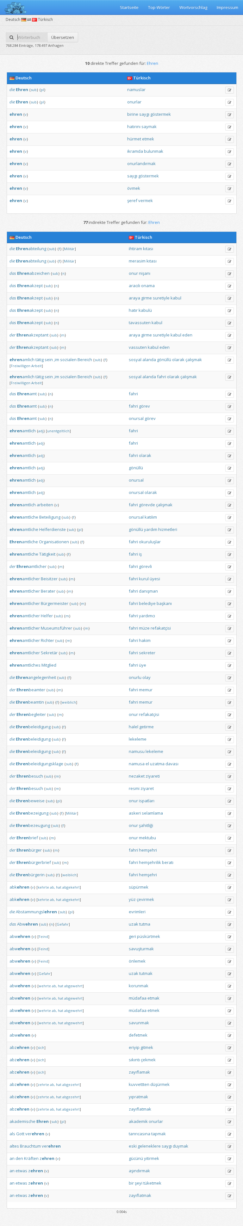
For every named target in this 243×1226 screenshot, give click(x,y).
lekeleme (137, 739)
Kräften (31, 1158)
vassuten (138, 347)
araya (134, 298)
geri (132, 936)
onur (133, 273)
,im (56, 359)
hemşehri (148, 850)
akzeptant (32, 335)
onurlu (135, 677)
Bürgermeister (54, 603)
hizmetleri (167, 529)
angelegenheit (36, 677)
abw (19, 936)
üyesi (155, 579)
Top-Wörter (159, 7)
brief (27, 838)
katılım (151, 517)
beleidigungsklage (39, 764)
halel (133, 727)
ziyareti (153, 776)
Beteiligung (49, 517)
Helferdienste (52, 529)
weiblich (69, 702)
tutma (144, 924)
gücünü (136, 1158)
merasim (137, 261)
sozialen (68, 359)
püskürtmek (148, 936)
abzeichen (33, 273)
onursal (136, 418)
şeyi (138, 1183)
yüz (132, 899)
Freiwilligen (20, 365)
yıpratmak (138, 1097)
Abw (27, 924)
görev (144, 406)
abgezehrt (71, 1084)
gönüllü (164, 359)
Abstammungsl (36, 912)
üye (142, 665)
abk (19, 887)
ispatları (146, 801)
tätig (39, 359)
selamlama (152, 813)
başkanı (164, 603)
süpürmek (138, 887)
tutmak (146, 973)
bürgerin (30, 875)
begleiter (31, 714)
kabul (176, 298)
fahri (161, 376)
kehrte (43, 887)
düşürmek (160, 1084)
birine (132, 114)
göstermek (160, 114)
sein (49, 359)
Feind (43, 936)
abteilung (31, 248)
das (12, 273)
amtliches (24, 665)
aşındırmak (139, 1171)
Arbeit (36, 365)
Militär (69, 248)
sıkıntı (134, 1060)
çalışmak (193, 359)
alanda (149, 359)
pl (42, 89)
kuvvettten (139, 1084)
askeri (135, 813)
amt (27, 394)
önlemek (137, 961)
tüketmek (152, 1183)
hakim (145, 640)
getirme (146, 727)
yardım (150, 529)
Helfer (47, 616)
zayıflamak (139, 1072)
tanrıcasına (139, 1134)
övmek (133, 188)
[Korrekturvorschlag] (229, 90)
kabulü (145, 310)
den (19, 1158)
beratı (167, 862)
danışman (148, 591)
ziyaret (147, 788)
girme (146, 298)
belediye (147, 603)
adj (40, 430)
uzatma (157, 764)
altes (14, 1146)
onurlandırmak (141, 163)
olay (146, 677)
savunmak (139, 1023)
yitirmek (151, 1158)
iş (140, 554)
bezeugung (33, 825)
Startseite (129, 7)
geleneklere (149, 1146)
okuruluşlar (150, 542)
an (12, 1158)
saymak (149, 126)
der (12, 335)
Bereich (85, 359)
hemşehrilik (150, 862)
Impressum (227, 7)
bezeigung (32, 813)
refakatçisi (161, 628)
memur (146, 690)
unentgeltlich (58, 430)
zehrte (43, 1084)
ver (34, 1134)
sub (34, 89)
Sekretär (49, 653)
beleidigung (33, 727)
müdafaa (137, 998)
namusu (137, 751)
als (12, 1134)
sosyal (135, 359)
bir (131, 1183)
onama (148, 285)
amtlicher (31, 566)
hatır (133, 310)
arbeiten (45, 505)
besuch (29, 776)
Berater (48, 591)
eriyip (134, 1047)
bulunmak (153, 151)
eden (187, 335)
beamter (30, 690)
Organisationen (54, 542)
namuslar (136, 89)
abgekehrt (71, 887)
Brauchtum (30, 1146)
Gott (20, 1134)
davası (171, 764)
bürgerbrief (33, 862)
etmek (148, 139)
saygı (144, 114)
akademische (22, 1121)
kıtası (148, 248)
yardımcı (147, 616)
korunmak (138, 986)
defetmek (138, 1035)
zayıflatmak (140, 1109)
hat (58, 887)
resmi (134, 788)
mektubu (147, 838)
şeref (132, 200)
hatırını (133, 126)
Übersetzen (62, 37)
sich (41, 1047)
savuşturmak (141, 949)
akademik (138, 1121)
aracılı (134, 285)
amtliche (23, 517)
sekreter (147, 653)
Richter (47, 640)
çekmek (148, 1060)
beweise (30, 801)
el (147, 764)
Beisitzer (49, 579)
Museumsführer (56, 628)
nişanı (144, 273)
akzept (30, 285)
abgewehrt (73, 985)
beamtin (30, 702)
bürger (29, 850)
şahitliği (146, 825)
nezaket (137, 776)
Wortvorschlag (193, 7)
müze (144, 628)
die (12, 89)
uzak (133, 924)
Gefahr (63, 924)
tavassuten (140, 322)
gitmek (146, 1047)
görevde (147, 505)
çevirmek (145, 899)
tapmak (158, 1134)
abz (19, 1047)
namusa (137, 764)
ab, (52, 887)
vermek (145, 200)
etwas (21, 1171)
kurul (144, 579)
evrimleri (137, 912)
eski (133, 1146)
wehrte (45, 985)
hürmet (134, 139)
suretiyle (161, 298)
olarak (178, 359)
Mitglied (48, 665)
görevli (145, 566)
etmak (153, 998)
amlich (21, 359)
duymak (180, 1146)
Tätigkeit (47, 554)
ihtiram (135, 248)
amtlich (22, 431)
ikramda (135, 151)
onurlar (134, 102)
